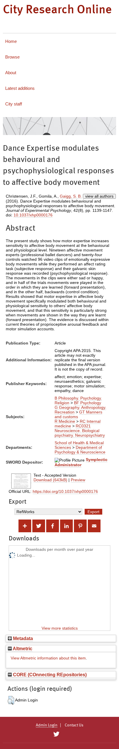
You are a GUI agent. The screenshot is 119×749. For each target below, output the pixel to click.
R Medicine (65, 421)
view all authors (99, 196)
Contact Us (74, 725)
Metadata (22, 638)
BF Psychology (87, 402)
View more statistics (60, 628)
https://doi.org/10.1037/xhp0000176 (65, 491)
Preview (78, 480)
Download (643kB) (50, 480)
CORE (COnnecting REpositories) (49, 674)
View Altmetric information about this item (48, 658)
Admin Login (46, 725)
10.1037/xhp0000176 (33, 215)
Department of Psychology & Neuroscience (80, 449)
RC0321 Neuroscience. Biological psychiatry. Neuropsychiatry (80, 431)
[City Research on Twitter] (56, 734)
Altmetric (22, 648)
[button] (11, 700)
